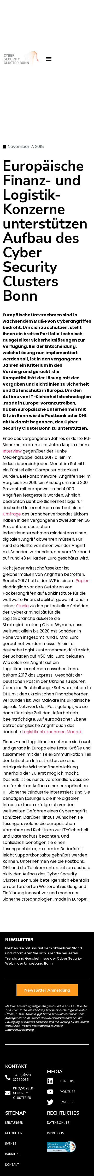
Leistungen (14, 1122)
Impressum (55, 1133)
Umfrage (12, 514)
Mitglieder (13, 1133)
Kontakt (12, 1164)
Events (10, 1143)
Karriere (12, 1154)
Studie (22, 606)
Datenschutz (58, 1122)
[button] (48, 59)
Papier (82, 581)
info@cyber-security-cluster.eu (24, 1093)
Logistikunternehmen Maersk (52, 732)
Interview (12, 451)
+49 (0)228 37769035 (22, 1077)
